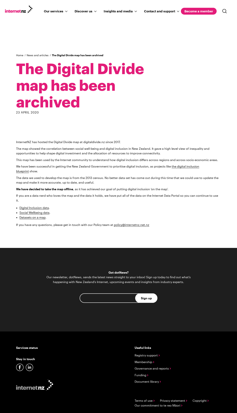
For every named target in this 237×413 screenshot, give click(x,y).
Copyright (200, 400)
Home (19, 55)
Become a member (198, 11)
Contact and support (159, 11)
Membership (144, 362)
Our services (53, 11)
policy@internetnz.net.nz (131, 224)
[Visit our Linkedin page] (29, 367)
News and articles (38, 55)
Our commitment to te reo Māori (158, 405)
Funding (141, 375)
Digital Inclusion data (34, 207)
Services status (27, 347)
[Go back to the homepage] (20, 10)
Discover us (83, 11)
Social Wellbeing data (34, 212)
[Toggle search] (224, 11)
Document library (147, 381)
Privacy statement (173, 400)
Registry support (146, 355)
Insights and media (118, 11)
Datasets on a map (32, 217)
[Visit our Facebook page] (20, 367)
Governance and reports (152, 368)
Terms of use (144, 400)
